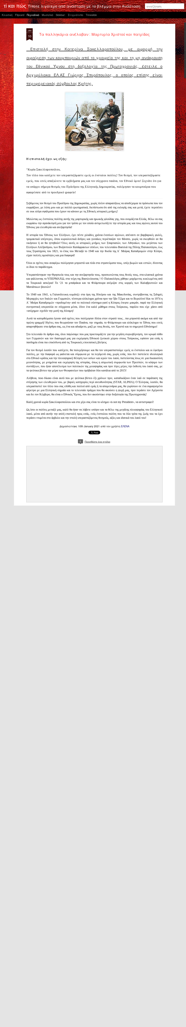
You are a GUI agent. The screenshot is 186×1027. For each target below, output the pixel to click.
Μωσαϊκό (47, 15)
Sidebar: (60, 15)
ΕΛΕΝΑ (125, 426)
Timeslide (91, 15)
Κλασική (7, 15)
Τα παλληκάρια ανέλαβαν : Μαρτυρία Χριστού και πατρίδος (94, 34)
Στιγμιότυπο (75, 15)
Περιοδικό (33, 15)
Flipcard (19, 15)
